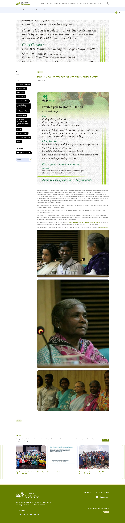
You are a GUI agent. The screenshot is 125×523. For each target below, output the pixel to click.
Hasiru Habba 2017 (22, 101)
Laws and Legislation (23, 137)
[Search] (30, 159)
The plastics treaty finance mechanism (58, 472)
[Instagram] (34, 514)
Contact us (100, 3)
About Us (43, 3)
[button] (18, 152)
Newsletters (93, 3)
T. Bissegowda (21, 115)
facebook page (103, 227)
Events (19, 129)
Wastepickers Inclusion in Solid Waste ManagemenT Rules (23, 122)
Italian (118, 17)
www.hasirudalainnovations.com (74, 222)
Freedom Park (21, 88)
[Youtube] (31, 514)
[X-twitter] (27, 514)
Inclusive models (22, 133)
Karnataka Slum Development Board (23, 106)
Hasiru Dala (20, 92)
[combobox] (24, 160)
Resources (83, 3)
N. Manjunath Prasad (23, 111)
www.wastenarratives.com (92, 222)
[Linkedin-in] (24, 514)
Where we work (54, 3)
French (118, 14)
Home (17, 10)
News (18, 141)
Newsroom (73, 3)
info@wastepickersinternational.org (97, 508)
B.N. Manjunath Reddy (23, 84)
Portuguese (119, 21)
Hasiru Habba (21, 97)
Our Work (64, 3)
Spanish (118, 24)
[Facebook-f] (20, 514)
